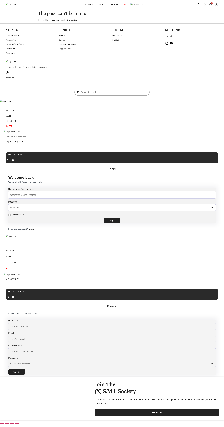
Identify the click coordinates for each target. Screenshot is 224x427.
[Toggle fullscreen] (7, 422)
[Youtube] (13, 160)
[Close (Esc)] (17, 422)
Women (89, 4)
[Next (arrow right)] (7, 426)
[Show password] (212, 207)
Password (13, 202)
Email (11, 333)
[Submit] (197, 36)
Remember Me (18, 215)
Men (100, 4)
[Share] (12, 422)
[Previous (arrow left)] (2, 426)
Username (13, 321)
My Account (12, 279)
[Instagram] (8, 160)
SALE (126, 4)
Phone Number (15, 346)
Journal (113, 4)
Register (32, 229)
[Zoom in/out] (2, 422)
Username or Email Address (21, 189)
